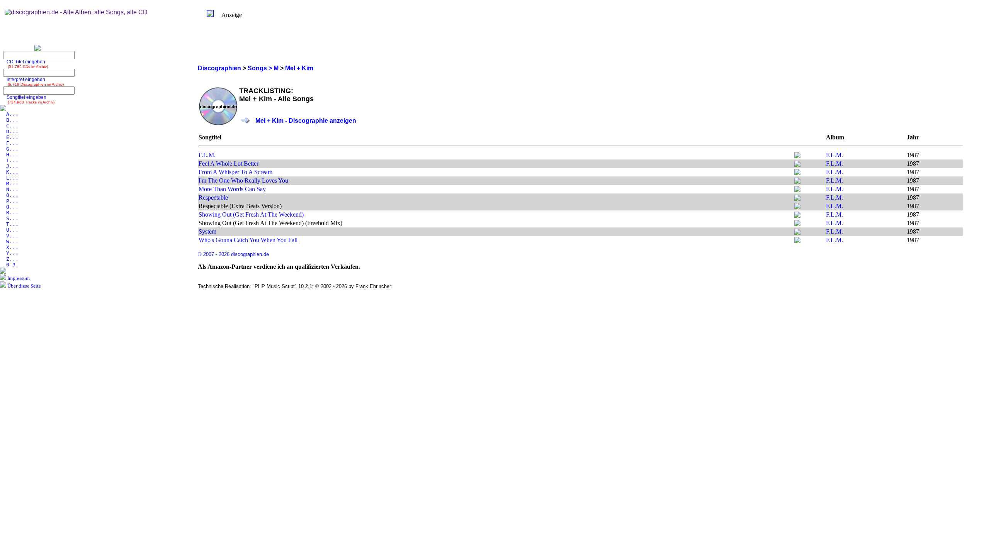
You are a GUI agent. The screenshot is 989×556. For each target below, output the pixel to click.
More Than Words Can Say (232, 189)
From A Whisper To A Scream (235, 172)
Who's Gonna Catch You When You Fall (248, 240)
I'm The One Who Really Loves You (243, 180)
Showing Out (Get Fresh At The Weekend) (251, 214)
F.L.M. (207, 155)
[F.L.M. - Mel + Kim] (797, 156)
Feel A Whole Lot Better (228, 163)
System (207, 231)
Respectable (213, 197)
